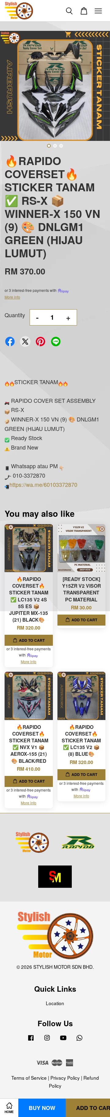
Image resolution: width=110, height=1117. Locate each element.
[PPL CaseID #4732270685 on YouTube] (63, 1040)
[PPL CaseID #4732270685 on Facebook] (31, 1040)
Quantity (15, 315)
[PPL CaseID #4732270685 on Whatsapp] (79, 1040)
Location (55, 1003)
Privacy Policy (65, 1077)
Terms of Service (29, 1077)
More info (12, 296)
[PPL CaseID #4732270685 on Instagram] (47, 1040)
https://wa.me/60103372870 (43, 484)
